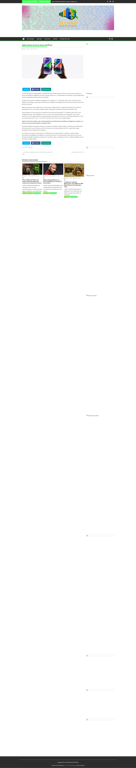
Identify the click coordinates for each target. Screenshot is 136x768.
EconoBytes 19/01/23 (77, 152)
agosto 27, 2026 (27, 175)
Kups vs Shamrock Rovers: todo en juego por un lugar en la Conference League (73, 1)
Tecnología (30, 147)
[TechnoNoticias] (23, 39)
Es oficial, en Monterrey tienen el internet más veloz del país (37, 153)
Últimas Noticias (65, 39)
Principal (25, 147)
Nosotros (47, 39)
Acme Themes (81, 765)
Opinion (55, 39)
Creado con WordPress (58, 765)
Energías (39, 39)
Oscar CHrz (35, 49)
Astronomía (30, 39)
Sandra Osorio (36, 175)
